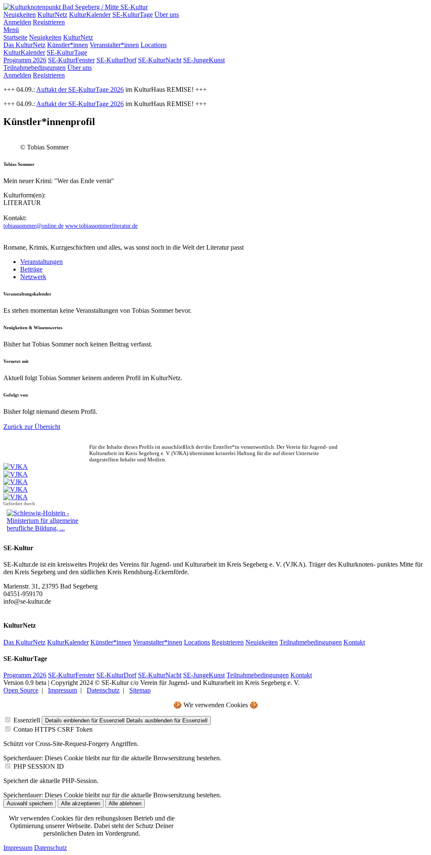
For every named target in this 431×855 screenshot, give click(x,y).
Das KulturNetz (24, 44)
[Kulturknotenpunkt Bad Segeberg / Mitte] (61, 7)
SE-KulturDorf (116, 60)
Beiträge (31, 269)
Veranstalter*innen (114, 44)
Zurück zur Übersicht (31, 426)
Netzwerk (33, 276)
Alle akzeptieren (80, 803)
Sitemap (140, 690)
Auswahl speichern (30, 803)
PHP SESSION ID (38, 766)
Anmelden (17, 22)
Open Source (20, 690)
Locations (154, 44)
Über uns (166, 14)
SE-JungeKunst (204, 60)
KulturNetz (52, 14)
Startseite (15, 37)
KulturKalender (90, 14)
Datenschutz (103, 690)
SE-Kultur (134, 7)
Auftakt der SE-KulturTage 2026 (80, 89)
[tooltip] (33, 225)
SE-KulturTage (132, 14)
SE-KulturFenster (71, 60)
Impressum (62, 690)
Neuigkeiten (19, 14)
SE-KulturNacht (159, 60)
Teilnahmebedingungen (34, 67)
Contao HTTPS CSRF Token (53, 729)
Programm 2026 (24, 60)
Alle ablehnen (125, 803)
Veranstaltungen (41, 261)
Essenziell (26, 720)
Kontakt (354, 642)
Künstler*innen (67, 44)
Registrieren (49, 22)
